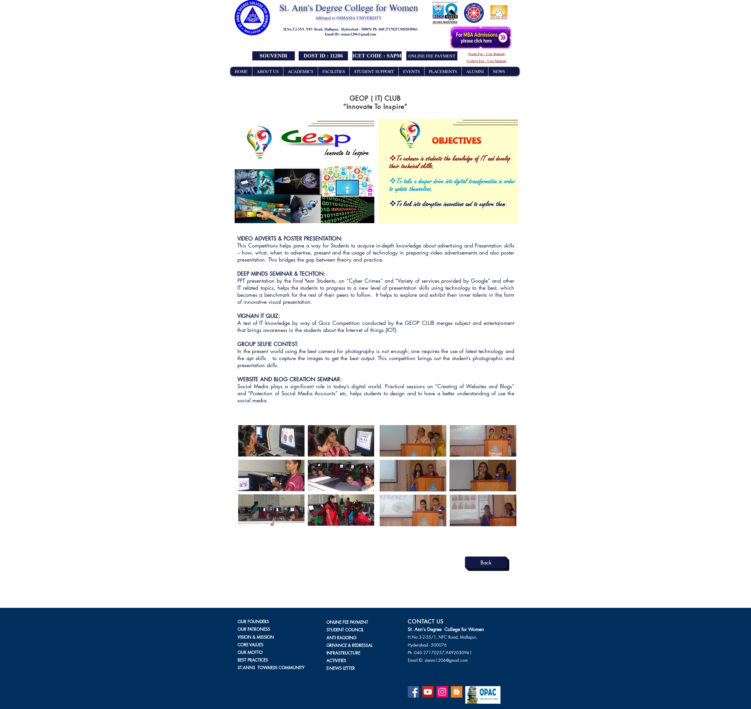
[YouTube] (428, 692)
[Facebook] (413, 692)
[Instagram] (442, 692)
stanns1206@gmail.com (358, 34)
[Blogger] (456, 692)
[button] (323, 55)
